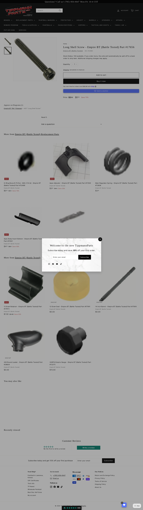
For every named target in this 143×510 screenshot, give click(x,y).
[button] (72, 508)
